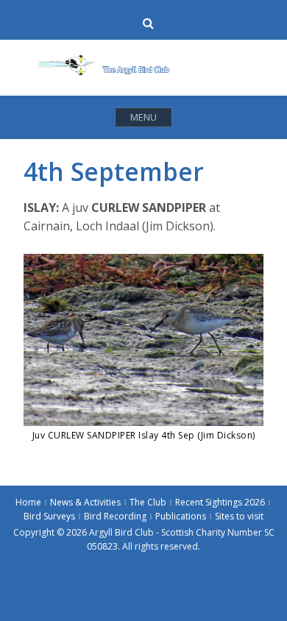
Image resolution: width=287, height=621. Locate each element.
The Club (148, 502)
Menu (143, 117)
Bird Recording (115, 516)
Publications (180, 516)
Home (28, 502)
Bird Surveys (49, 516)
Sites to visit (239, 516)
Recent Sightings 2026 (220, 502)
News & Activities (85, 502)
